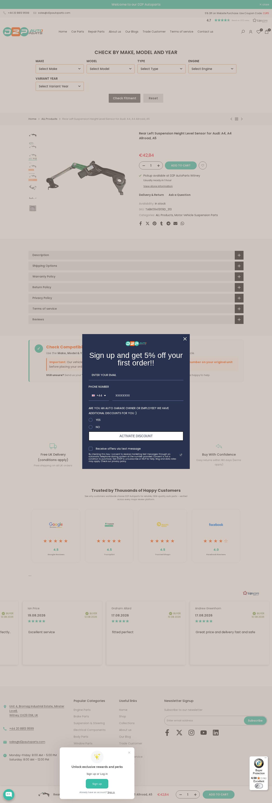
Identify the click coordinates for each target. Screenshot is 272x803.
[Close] (185, 339)
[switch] (259, 786)
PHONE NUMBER (99, 387)
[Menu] (265, 758)
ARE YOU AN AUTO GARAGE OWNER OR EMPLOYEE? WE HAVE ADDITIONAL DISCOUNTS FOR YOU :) (129, 410)
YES (98, 420)
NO (98, 427)
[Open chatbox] (8, 794)
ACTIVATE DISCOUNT (136, 436)
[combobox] (99, 396)
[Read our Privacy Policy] (181, 454)
